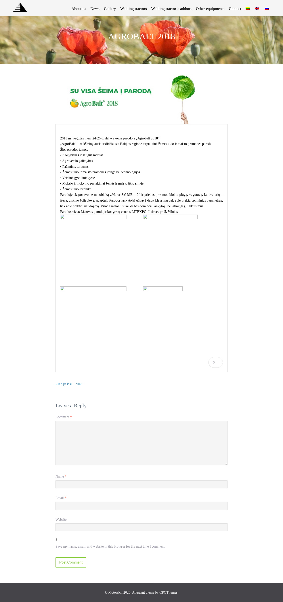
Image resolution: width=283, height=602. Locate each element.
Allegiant (138, 592)
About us (78, 8)
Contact (235, 8)
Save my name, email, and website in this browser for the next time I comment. (110, 546)
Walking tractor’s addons (171, 8)
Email (60, 498)
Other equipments (210, 8)
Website (61, 519)
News (94, 8)
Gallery (110, 8)
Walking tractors (133, 8)
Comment (63, 417)
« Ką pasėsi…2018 (68, 384)
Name (61, 476)
